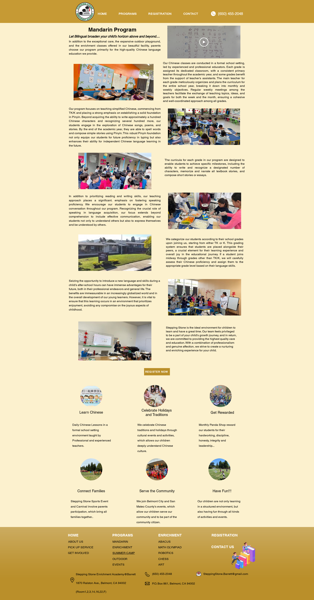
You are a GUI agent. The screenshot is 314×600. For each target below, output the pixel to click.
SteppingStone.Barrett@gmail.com (225, 574)
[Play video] (203, 42)
